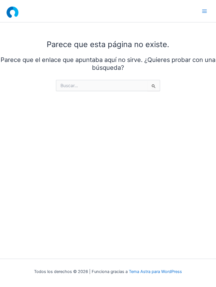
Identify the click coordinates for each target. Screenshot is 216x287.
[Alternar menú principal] (204, 11)
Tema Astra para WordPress (155, 271)
